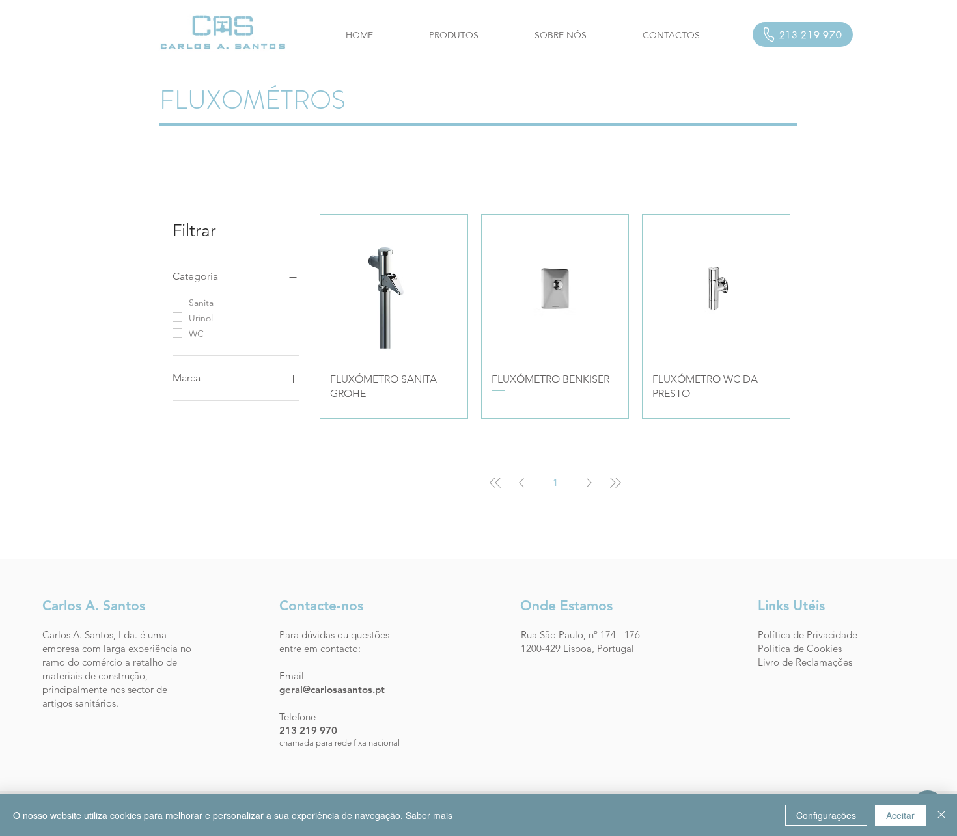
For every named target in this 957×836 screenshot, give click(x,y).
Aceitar (900, 815)
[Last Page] (615, 483)
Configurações (826, 815)
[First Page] (495, 483)
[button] (453, 35)
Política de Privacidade (807, 634)
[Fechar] (941, 815)
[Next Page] (589, 483)
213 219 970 (308, 730)
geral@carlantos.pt (332, 689)
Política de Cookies (800, 648)
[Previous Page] (521, 483)
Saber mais (429, 815)
